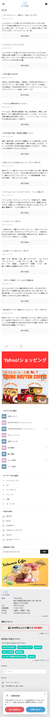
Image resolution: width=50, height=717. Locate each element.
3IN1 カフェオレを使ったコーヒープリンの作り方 (21, 162)
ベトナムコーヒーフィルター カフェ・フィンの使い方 (23, 192)
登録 (44, 551)
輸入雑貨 (11, 454)
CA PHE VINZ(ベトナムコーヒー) (20, 423)
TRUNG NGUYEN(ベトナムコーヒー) (21, 429)
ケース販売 (12, 467)
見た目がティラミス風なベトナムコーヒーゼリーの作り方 (25, 310)
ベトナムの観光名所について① (15, 103)
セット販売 (12, 460)
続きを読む (25, 36)
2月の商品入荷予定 (10, 74)
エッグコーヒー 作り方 (11, 221)
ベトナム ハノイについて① (13, 45)
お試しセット (13, 416)
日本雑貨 (11, 448)
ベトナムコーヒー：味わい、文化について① (20, 15)
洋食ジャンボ (13, 441)
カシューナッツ (13, 435)
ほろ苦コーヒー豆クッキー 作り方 (16, 251)
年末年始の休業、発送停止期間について (18, 133)
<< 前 (6, 346)
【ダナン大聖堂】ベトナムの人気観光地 (18, 280)
